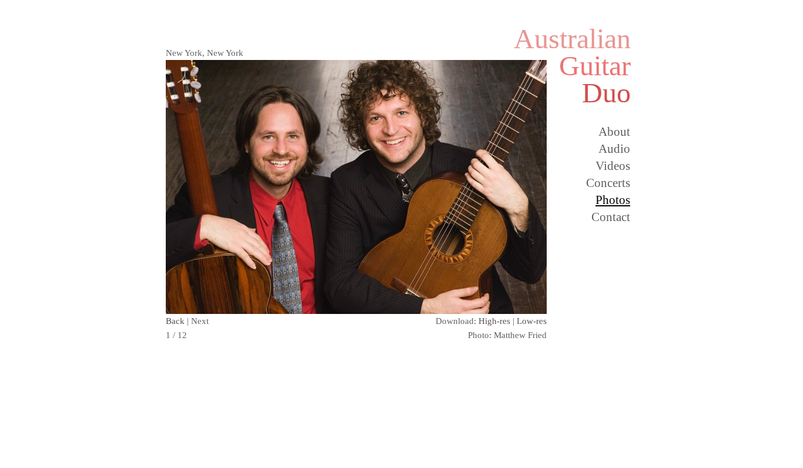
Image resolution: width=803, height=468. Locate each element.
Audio (614, 149)
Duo (606, 92)
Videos (612, 166)
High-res (494, 321)
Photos (612, 200)
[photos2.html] (356, 311)
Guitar (595, 65)
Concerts (608, 183)
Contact (610, 217)
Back (175, 321)
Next (200, 321)
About (614, 132)
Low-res (532, 321)
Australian (572, 38)
